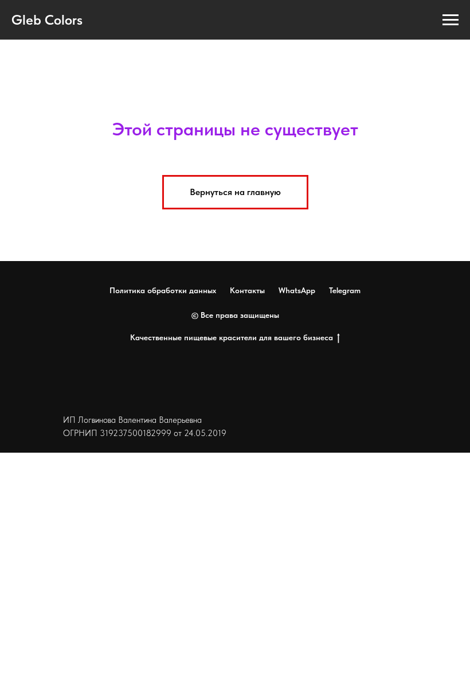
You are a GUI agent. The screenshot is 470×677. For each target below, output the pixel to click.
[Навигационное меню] (450, 20)
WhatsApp (297, 290)
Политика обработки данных (162, 290)
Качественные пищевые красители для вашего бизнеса (231, 337)
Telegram (345, 290)
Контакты (247, 290)
